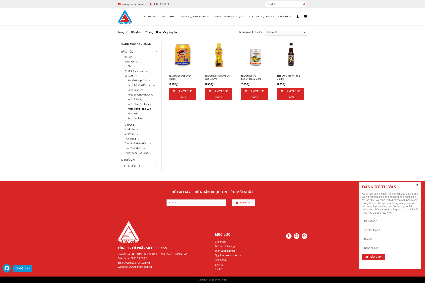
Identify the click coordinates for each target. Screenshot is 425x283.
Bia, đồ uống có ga (137, 80)
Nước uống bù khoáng (139, 104)
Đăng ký (246, 202)
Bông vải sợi (131, 61)
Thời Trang (130, 139)
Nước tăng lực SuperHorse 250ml (251, 77)
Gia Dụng (129, 124)
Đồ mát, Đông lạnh (134, 71)
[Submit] (303, 4)
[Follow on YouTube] (304, 236)
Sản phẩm (221, 260)
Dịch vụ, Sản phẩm (193, 16)
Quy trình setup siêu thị (228, 255)
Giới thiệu (169, 16)
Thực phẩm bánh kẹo (136, 143)
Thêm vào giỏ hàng (184, 94)
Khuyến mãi (128, 160)
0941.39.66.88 (139, 258)
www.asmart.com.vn (140, 266)
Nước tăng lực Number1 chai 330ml (217, 77)
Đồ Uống (148, 32)
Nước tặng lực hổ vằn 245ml (180, 77)
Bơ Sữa (128, 57)
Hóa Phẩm (130, 129)
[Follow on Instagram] (296, 236)
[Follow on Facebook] (289, 236)
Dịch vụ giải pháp (225, 250)
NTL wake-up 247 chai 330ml (288, 77)
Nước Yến (133, 113)
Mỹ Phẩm (129, 134)
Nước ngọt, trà (135, 90)
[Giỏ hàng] (305, 16)
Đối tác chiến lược (225, 246)
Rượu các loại (135, 118)
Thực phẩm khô (133, 148)
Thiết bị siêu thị (130, 166)
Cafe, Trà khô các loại (139, 85)
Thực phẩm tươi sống (136, 153)
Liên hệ (283, 16)
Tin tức (219, 269)
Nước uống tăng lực (139, 108)
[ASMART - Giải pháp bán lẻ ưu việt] (125, 17)
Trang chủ (149, 16)
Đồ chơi (128, 66)
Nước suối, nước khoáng (140, 94)
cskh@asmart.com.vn (137, 262)
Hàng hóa (136, 32)
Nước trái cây (135, 99)
